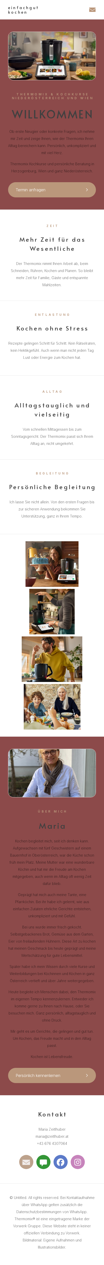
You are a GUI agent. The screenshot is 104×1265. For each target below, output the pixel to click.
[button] (92, 9)
